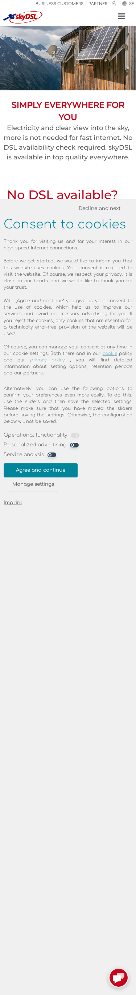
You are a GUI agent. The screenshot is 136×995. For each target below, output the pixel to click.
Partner (97, 3)
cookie (110, 353)
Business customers (59, 3)
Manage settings (33, 484)
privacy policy (47, 360)
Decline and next (99, 208)
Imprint (13, 502)
